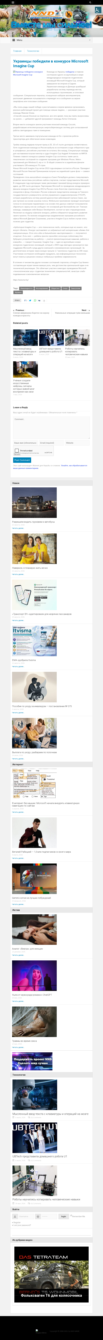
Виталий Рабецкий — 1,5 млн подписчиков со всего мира (41, 852)
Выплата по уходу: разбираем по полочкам (34, 752)
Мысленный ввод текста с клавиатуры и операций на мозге (24, 351)
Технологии (33, 51)
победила (70, 72)
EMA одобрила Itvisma (24, 660)
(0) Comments (36, 1117)
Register (17, 1222)
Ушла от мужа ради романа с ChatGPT (32, 995)
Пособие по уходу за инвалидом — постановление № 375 (42, 706)
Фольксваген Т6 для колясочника (51, 1295)
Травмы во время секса (24, 1041)
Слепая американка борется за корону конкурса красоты (31, 313)
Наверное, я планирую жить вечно (30, 568)
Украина (18, 292)
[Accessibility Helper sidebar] (98, 10)
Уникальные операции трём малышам (72, 311)
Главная (17, 51)
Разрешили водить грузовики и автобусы (33, 522)
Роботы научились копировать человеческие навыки (76, 351)
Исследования (42, 288)
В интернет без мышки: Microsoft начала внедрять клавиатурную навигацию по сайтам (46, 804)
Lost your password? (22, 1225)
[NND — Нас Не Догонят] (51, 14)
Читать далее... (18, 528)
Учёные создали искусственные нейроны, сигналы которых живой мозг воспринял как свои (24, 386)
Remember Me (78, 1216)
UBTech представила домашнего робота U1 (50, 350)
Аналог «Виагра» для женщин (27, 949)
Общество (55, 288)
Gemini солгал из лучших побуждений (31, 898)
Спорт (65, 288)
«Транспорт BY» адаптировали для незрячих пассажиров (41, 614)
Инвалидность (27, 288)
